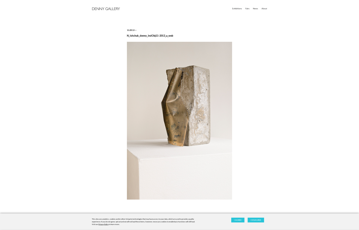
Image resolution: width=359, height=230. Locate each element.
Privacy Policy (103, 224)
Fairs (247, 8)
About (264, 8)
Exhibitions (237, 8)
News (255, 8)
